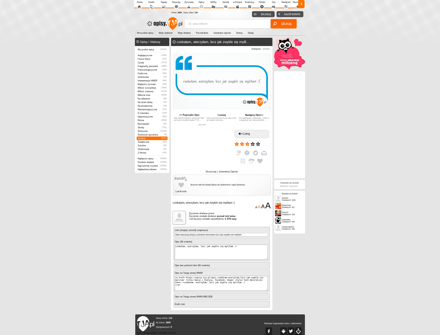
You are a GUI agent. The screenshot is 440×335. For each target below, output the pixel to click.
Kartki (151, 2)
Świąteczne (152, 142)
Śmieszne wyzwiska (152, 134)
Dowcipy (176, 2)
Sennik (225, 2)
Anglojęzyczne (152, 55)
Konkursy (249, 2)
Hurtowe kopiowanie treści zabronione (282, 323)
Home (140, 2)
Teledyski (286, 2)
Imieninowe (152, 77)
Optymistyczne (152, 116)
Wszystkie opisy (152, 49)
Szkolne (152, 145)
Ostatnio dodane (152, 162)
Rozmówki (298, 2)
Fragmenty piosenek (152, 66)
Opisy (201, 2)
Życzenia (189, 2)
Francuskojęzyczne (152, 70)
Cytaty (152, 62)
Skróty (152, 127)
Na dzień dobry (152, 102)
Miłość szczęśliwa (152, 88)
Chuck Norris (152, 59)
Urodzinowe (152, 149)
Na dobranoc (152, 98)
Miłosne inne (152, 95)
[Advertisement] (202, 147)
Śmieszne (152, 131)
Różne (152, 120)
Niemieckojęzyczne (152, 109)
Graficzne (152, 73)
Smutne (152, 138)
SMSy (213, 2)
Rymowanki (152, 124)
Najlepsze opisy (152, 158)
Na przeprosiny (152, 106)
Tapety (164, 2)
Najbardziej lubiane (152, 169)
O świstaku (152, 113)
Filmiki (262, 2)
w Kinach (237, 2)
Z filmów (152, 152)
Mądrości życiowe (152, 84)
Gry (274, 2)
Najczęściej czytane (152, 165)
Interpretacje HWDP (152, 80)
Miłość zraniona (152, 91)
